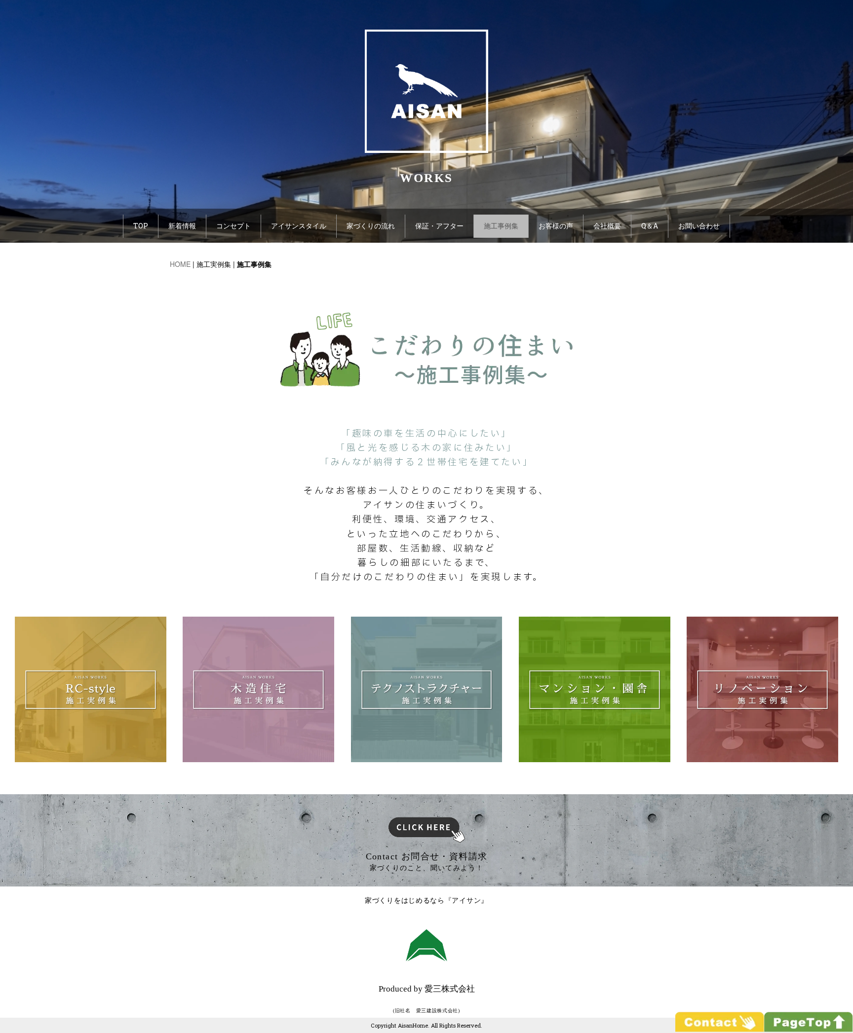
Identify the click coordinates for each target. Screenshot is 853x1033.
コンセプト (233, 225)
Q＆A (649, 225)
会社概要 (607, 225)
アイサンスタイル (298, 225)
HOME (180, 264)
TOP (140, 225)
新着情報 (182, 225)
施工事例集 (501, 225)
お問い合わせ (699, 225)
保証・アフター (439, 225)
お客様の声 (556, 225)
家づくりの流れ (371, 225)
